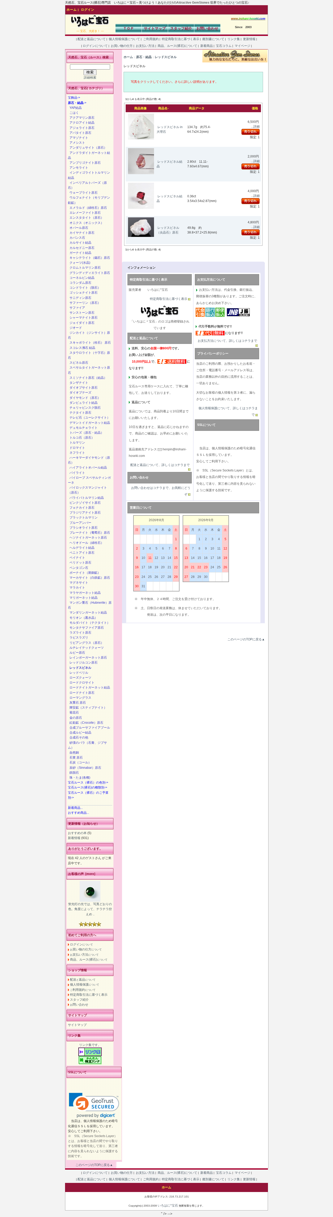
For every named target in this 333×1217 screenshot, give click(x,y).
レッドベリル (78, 672)
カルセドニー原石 (81, 248)
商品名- (163, 108)
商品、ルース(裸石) (88, 959)
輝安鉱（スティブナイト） (87, 707)
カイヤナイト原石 (81, 233)
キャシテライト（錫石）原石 (89, 258)
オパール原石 (78, 228)
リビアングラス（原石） (86, 643)
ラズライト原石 (79, 632)
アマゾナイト (78, 138)
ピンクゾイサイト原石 (84, 503)
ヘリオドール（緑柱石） (86, 543)
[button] (94, 1105)
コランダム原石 (79, 283)
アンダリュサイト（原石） (87, 147)
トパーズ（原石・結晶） (86, 432)
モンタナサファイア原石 (86, 627)
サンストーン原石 (81, 312)
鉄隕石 (73, 772)
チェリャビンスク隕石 (84, 407)
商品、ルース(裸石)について (177, 46)
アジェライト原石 (81, 128)
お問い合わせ (207, 28)
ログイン (87, 9)
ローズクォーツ (79, 677)
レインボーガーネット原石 (87, 657)
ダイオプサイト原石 (83, 387)
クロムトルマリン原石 (84, 267)
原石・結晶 (144, 57)
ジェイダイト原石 (81, 323)
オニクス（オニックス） (86, 223)
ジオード (75, 328)
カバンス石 (76, 237)
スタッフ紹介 (181, 28)
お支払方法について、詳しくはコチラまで (227, 341)
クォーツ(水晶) (79, 262)
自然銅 (73, 752)
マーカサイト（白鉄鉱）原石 (89, 577)
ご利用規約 (150, 39)
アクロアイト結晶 (81, 122)
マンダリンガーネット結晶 (87, 612)
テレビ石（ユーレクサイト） (89, 417)
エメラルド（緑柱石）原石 (87, 208)
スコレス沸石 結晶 (81, 348)
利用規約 (82, 990)
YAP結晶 (75, 108)
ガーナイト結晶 (79, 253)
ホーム (72, 9)
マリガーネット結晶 (83, 598)
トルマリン (76, 442)
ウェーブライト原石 (83, 192)
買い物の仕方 (86, 949)
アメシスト (76, 142)
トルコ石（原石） (81, 437)
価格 (255, 108)
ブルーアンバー (79, 523)
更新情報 (249, 39)
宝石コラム (223, 46)
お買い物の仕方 (121, 46)
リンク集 (234, 39)
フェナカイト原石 (81, 507)
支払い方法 (84, 954)
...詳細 (255, 126)
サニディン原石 (79, 298)
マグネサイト (78, 582)
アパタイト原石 (79, 133)
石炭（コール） (79, 762)
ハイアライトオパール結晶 (87, 467)
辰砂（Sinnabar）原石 (84, 768)
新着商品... (75, 808)
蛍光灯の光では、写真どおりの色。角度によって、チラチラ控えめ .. (90, 909)
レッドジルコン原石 (83, 662)
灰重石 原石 (77, 702)
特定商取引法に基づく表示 (180, 39)
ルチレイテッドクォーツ (86, 648)
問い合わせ (79, 1004)
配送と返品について (91, 39)
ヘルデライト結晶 (81, 548)
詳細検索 (90, 77)
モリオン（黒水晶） (83, 618)
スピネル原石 (78, 362)
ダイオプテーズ (79, 392)
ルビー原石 (76, 652)
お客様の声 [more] (81, 874)
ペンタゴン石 (78, 568)
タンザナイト (78, 382)
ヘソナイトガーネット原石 (87, 537)
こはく (73, 113)
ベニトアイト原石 (81, 552)
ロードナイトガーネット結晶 (89, 687)
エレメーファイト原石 (84, 213)
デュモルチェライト (83, 428)
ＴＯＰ (128, 28)
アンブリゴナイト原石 (84, 163)
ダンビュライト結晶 (83, 403)
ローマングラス (79, 697)
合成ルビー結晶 (79, 732)
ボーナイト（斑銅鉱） (84, 573)
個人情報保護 (84, 984)
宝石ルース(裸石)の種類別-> (87, 787)
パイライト (76, 473)
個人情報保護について (124, 39)
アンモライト (78, 167)
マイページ (242, 46)
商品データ (196, 108)
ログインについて (95, 46)
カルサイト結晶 (79, 242)
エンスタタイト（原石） (86, 217)
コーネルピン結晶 (81, 278)
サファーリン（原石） (84, 303)
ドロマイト (76, 448)
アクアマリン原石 (81, 117)
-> (77, 103)
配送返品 (82, 979)
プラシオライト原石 (83, 527)
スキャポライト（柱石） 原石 (89, 342)
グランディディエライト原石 (89, 273)
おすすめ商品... (78, 813)
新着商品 (207, 46)
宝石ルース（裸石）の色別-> (88, 782)
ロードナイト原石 (81, 693)
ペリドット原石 (79, 562)
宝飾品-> (74, 97)
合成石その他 (78, 737)
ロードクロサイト (81, 682)
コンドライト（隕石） (84, 287)
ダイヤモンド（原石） (84, 398)
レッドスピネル (166, 57)
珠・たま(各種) (79, 777)
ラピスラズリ (78, 637)
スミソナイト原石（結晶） (87, 378)
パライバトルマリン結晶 (86, 498)
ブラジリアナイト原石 (84, 512)
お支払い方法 (145, 46)
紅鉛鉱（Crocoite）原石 (85, 722)
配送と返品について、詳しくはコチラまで (160, 465)
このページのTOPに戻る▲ (246, 639)
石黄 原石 (75, 757)
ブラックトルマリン (83, 517)
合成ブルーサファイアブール (89, 727)
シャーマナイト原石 (83, 317)
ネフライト (76, 453)
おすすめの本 (77, 833)
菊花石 (73, 712)
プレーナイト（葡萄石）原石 (89, 532)
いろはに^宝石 (168, 1205)
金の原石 (75, 718)
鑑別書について (213, 39)
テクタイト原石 (79, 412)
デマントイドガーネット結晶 (89, 423)
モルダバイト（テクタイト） (89, 623)
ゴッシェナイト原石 (83, 292)
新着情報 (74, 838)
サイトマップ (155, 28)
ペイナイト (76, 557)
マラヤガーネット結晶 (84, 593)
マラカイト (76, 587)
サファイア (76, 308)
